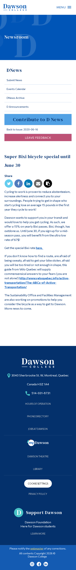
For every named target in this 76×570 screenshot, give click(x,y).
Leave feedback (38, 137)
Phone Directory (38, 416)
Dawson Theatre (38, 456)
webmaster (36, 548)
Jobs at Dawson (38, 428)
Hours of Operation (38, 403)
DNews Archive (16, 97)
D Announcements (18, 106)
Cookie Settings (38, 483)
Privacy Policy (38, 493)
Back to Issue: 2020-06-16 (22, 129)
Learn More (38, 533)
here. (39, 248)
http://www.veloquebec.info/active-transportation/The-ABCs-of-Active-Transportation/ (36, 282)
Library (38, 468)
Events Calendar (16, 89)
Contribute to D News (38, 119)
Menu (69, 7)
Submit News (14, 80)
